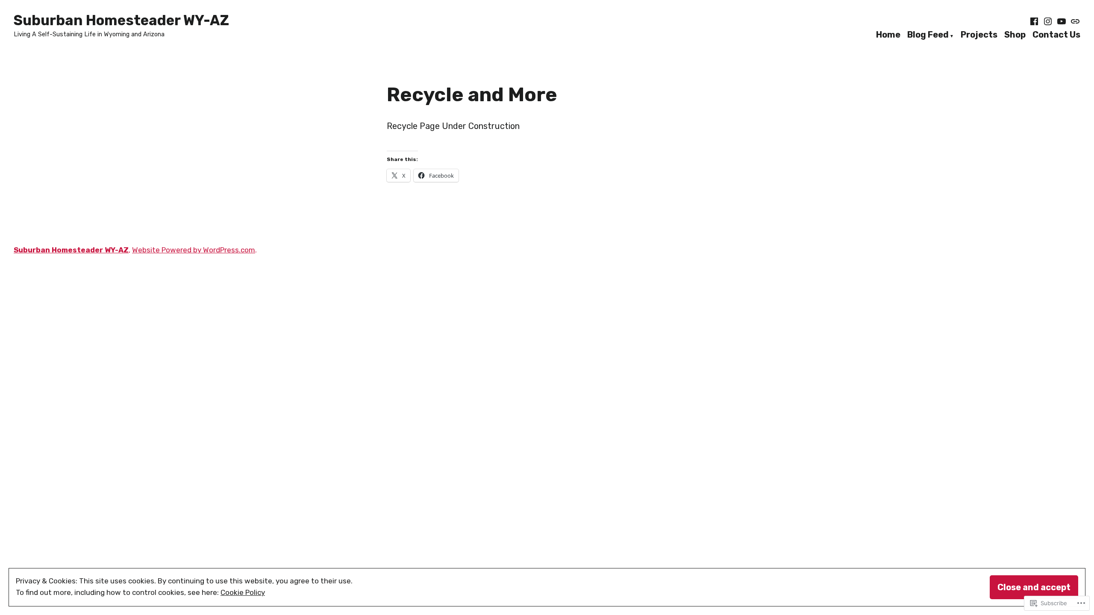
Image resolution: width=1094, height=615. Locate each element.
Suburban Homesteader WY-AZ (121, 20)
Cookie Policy (243, 592)
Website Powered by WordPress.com (193, 250)
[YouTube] (1061, 21)
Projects (979, 35)
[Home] (1074, 21)
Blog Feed (928, 35)
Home (888, 35)
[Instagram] (1048, 21)
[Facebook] (1035, 21)
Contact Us (1056, 35)
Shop (1015, 35)
